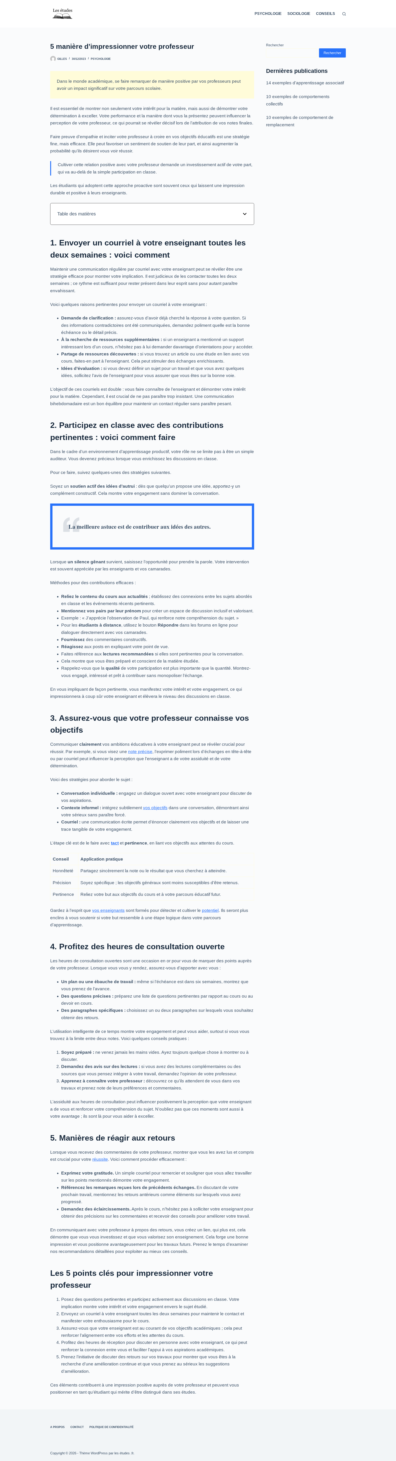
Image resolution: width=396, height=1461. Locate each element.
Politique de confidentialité (111, 1427)
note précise (140, 751)
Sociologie (298, 14)
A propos (57, 1427)
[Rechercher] (344, 14)
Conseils (325, 14)
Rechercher (275, 45)
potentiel (210, 910)
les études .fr (123, 1453)
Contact (77, 1427)
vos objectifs (155, 807)
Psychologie (268, 14)
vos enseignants (108, 910)
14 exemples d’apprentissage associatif (305, 82)
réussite (100, 1159)
